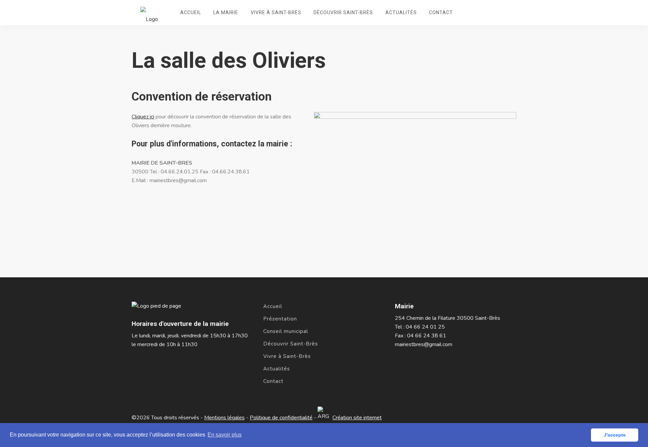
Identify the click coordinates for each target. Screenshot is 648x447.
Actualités (401, 12)
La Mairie (225, 12)
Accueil (190, 12)
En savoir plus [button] (225, 435)
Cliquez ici (143, 116)
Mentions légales (224, 417)
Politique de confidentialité (281, 417)
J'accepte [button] (615, 435)
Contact (441, 12)
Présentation (280, 318)
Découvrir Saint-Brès (343, 12)
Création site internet (357, 417)
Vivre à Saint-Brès (276, 12)
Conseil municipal (285, 331)
